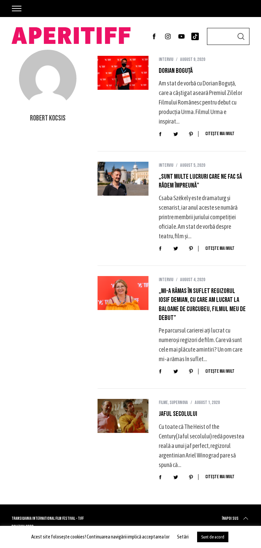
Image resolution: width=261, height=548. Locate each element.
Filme (163, 402)
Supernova (179, 402)
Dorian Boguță (176, 71)
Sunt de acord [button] (212, 536)
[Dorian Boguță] (123, 73)
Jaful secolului (178, 414)
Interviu (166, 59)
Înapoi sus (230, 518)
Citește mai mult (219, 133)
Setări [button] (183, 536)
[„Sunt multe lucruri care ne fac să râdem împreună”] (123, 179)
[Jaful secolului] (123, 416)
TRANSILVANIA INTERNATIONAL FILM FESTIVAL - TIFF (48, 518)
